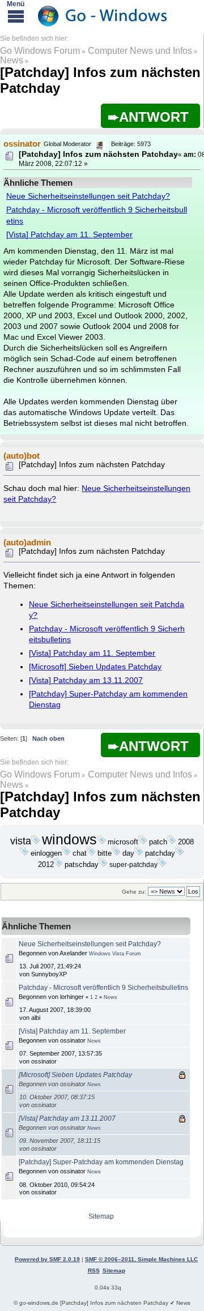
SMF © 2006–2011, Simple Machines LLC (141, 1259)
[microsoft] (142, 842)
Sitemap (101, 1216)
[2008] (24, 853)
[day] (138, 853)
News (11, 60)
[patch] (171, 842)
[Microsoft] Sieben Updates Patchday (95, 667)
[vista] (35, 842)
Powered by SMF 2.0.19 (47, 1259)
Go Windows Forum (40, 50)
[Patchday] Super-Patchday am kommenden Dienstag (101, 1162)
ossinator (22, 143)
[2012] (58, 865)
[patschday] (103, 865)
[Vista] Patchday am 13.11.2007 (86, 680)
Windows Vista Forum (115, 953)
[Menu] (16, 16)
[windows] (101, 842)
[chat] (91, 853)
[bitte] (116, 853)
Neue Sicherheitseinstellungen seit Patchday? (88, 196)
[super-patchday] (162, 865)
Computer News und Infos (140, 50)
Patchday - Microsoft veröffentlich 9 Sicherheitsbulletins (103, 988)
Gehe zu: (134, 892)
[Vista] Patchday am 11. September (69, 234)
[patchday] (179, 853)
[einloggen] (66, 853)
